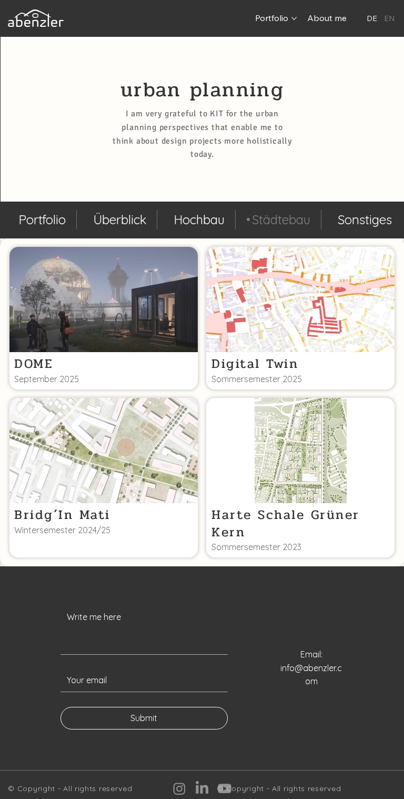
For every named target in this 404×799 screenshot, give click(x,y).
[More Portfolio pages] (294, 18)
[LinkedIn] (202, 788)
